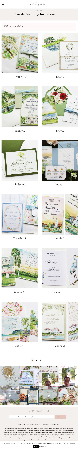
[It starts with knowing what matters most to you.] (68, 395)
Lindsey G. (20, 184)
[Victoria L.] (60, 268)
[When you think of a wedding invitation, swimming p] (29, 376)
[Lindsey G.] (20, 160)
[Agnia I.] (60, 214)
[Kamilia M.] (20, 268)
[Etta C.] (60, 52)
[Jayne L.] (60, 106)
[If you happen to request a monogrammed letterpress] (10, 376)
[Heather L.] (20, 52)
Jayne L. (59, 130)
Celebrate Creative (54, 424)
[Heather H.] (20, 322)
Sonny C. (20, 130)
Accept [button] (35, 446)
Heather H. (19, 345)
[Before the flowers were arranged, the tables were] (10, 395)
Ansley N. (60, 184)
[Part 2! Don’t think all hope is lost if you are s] (48, 376)
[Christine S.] (20, 214)
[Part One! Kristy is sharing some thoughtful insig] (68, 376)
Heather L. (20, 76)
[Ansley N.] (60, 160)
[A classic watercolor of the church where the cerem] (29, 395)
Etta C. (60, 76)
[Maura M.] (60, 322)
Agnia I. (59, 238)
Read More (42, 446)
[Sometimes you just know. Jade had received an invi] (48, 395)
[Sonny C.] (20, 106)
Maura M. (59, 345)
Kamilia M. (19, 292)
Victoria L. (60, 292)
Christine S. (20, 238)
